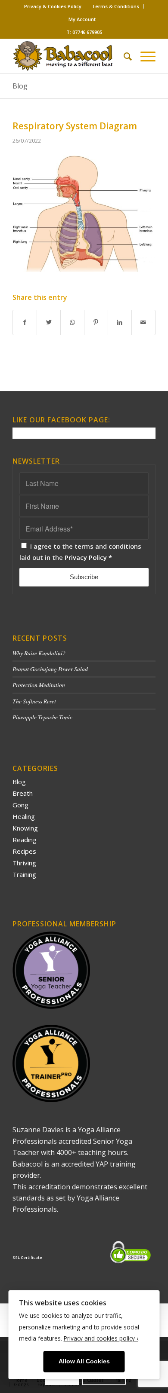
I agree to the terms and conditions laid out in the (80, 552)
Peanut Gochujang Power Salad (50, 669)
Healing (23, 816)
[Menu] (144, 56)
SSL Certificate (27, 1257)
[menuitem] (53, 6)
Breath (22, 793)
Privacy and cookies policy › (101, 1338)
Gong (20, 804)
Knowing (25, 828)
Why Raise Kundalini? (38, 653)
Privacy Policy (86, 557)
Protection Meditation (38, 685)
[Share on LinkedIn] (119, 322)
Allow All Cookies (84, 1361)
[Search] (123, 56)
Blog (20, 86)
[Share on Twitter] (48, 322)
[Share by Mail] (143, 322)
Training (24, 874)
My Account (82, 19)
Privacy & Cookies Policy (52, 6)
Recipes (24, 851)
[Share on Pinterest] (96, 322)
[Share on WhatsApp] (72, 322)
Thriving (24, 862)
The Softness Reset (34, 701)
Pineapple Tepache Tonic (42, 717)
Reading (24, 839)
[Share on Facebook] (25, 322)
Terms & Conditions (115, 6)
